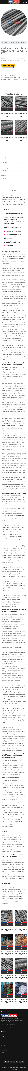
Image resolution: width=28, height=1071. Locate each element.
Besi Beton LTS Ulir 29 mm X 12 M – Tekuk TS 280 (7, 1001)
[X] (8, 1062)
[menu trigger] (2, 2)
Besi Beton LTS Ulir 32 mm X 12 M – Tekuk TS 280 (21, 115)
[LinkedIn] (17, 1062)
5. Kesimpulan (9, 245)
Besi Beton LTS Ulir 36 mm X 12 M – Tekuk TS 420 (21, 929)
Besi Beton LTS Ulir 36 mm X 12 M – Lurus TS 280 (7, 929)
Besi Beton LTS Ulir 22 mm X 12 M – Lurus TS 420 (7, 953)
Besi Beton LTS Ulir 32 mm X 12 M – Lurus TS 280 (7, 115)
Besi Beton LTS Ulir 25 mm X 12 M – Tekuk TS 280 (21, 1001)
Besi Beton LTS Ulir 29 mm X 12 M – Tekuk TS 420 (21, 139)
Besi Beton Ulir (19, 42)
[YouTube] (19, 1062)
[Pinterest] (11, 1062)
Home (3, 42)
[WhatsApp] (22, 1062)
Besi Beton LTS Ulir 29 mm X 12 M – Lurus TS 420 (7, 139)
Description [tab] (14, 190)
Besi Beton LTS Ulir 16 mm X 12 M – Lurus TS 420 (21, 953)
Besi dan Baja (7, 42)
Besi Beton (13, 42)
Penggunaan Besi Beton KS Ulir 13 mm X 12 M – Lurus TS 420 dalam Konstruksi (13, 227)
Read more (7, 109)
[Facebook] (5, 1062)
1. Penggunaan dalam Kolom (13, 231)
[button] (24, 7)
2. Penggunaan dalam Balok (13, 234)
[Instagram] (14, 1062)
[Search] (26, 2)
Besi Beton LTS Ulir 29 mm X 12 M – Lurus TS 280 (7, 977)
